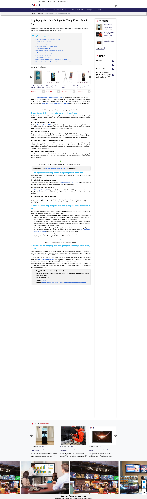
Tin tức (39, 13)
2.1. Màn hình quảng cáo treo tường (43, 52)
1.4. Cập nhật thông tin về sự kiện (43, 48)
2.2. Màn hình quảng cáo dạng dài (43, 55)
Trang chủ (33, 13)
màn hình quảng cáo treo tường (69, 182)
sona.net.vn (44, 280)
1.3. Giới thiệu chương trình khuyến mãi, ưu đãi (46, 46)
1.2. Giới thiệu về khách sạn (41, 44)
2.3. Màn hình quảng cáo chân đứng (43, 57)
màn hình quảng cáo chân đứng (43, 199)
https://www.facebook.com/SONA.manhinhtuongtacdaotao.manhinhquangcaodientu (63, 282)
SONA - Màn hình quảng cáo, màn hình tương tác (55, 103)
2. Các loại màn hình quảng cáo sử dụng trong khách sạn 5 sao (48, 50)
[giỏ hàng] (116, 5)
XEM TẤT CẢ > (100, 48)
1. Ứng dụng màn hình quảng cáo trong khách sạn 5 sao (47, 39)
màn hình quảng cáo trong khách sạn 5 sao (49, 97)
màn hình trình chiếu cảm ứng (45, 259)
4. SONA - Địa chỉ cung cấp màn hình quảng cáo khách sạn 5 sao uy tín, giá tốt (52, 61)
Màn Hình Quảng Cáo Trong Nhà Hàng (55, 168)
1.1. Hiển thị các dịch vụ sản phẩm (43, 41)
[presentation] (31, 77)
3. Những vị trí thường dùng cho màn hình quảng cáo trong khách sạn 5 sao (51, 59)
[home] (36, 5)
